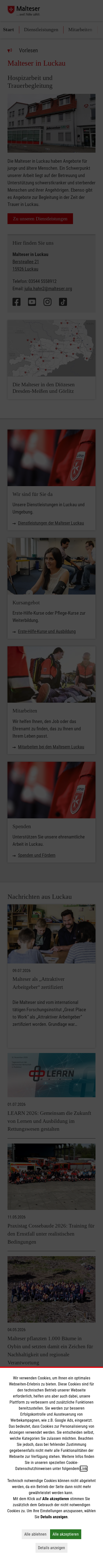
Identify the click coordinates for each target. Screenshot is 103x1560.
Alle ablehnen (36, 1534)
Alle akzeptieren (66, 1534)
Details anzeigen (53, 1547)
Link (83, 1468)
